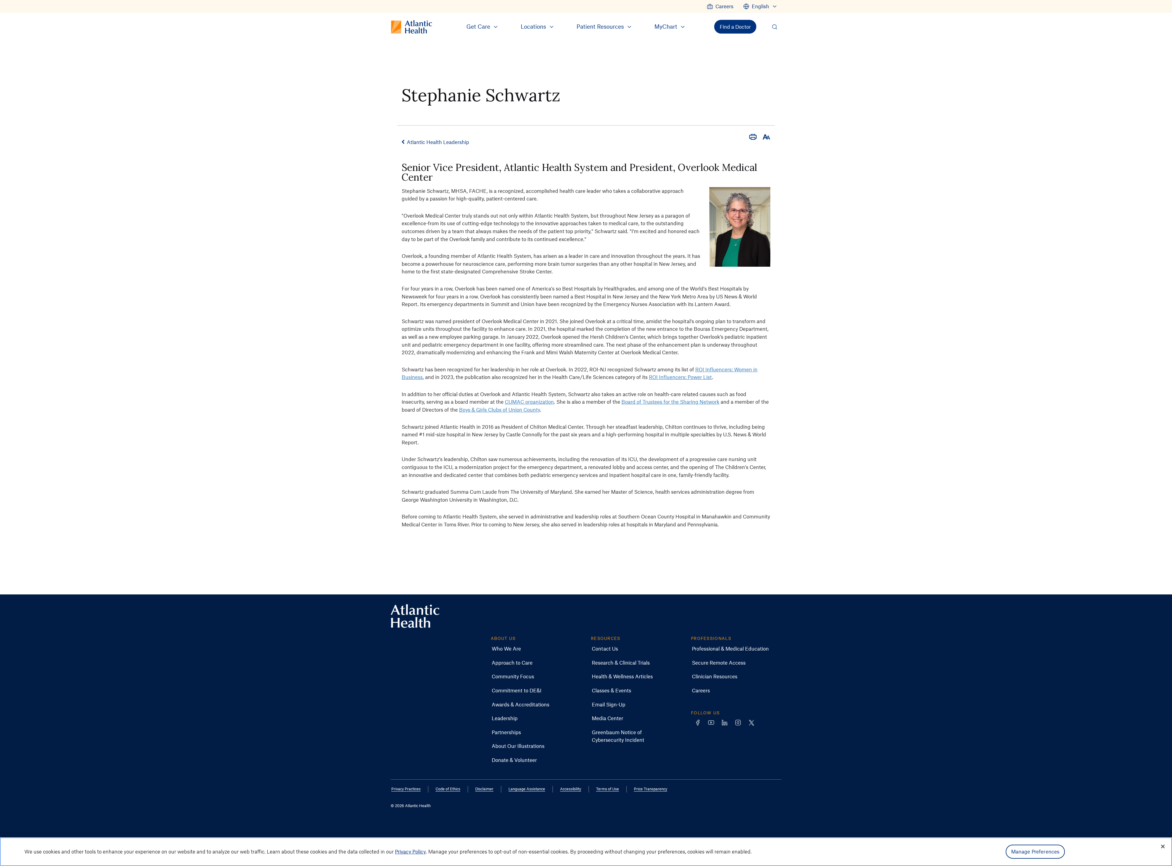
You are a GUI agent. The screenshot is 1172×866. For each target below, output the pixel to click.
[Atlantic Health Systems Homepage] (415, 616)
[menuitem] (720, 6)
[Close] (1162, 846)
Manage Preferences (1035, 851)
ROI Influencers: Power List (680, 377)
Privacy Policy (410, 851)
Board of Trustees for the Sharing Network (670, 402)
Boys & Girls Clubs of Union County (499, 409)
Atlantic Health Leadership (438, 142)
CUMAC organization (529, 402)
